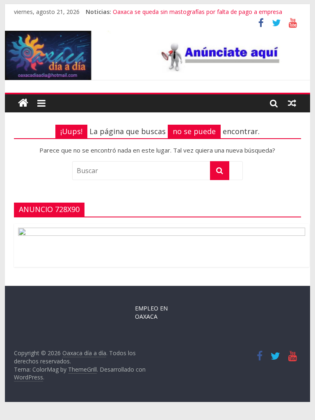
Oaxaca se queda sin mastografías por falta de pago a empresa (197, 12)
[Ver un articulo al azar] (292, 103)
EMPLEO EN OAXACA (151, 312)
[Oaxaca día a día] (157, 55)
